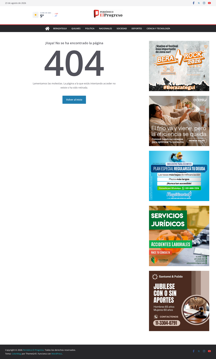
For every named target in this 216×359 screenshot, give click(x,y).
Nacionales (105, 28)
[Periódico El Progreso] (47, 28)
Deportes (137, 28)
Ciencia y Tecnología (158, 28)
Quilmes (76, 28)
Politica (89, 28)
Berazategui (60, 28)
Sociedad (122, 28)
